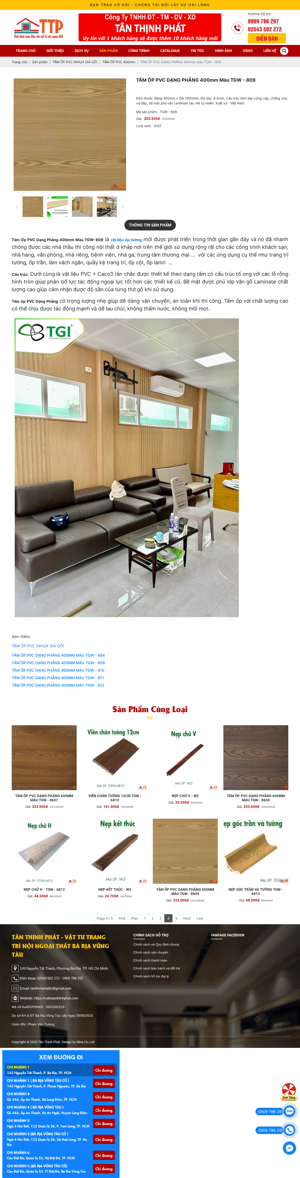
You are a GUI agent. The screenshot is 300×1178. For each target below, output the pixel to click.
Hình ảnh (223, 51)
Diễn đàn (267, 38)
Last (200, 918)
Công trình (139, 51)
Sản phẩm (108, 51)
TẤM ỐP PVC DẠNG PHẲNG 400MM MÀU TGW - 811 (58, 677)
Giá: (139, 119)
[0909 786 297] (289, 1111)
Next (187, 918)
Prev (134, 918)
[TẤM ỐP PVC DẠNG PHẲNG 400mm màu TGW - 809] (33, 206)
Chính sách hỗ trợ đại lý (151, 976)
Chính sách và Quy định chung (156, 944)
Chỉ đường (103, 1070)
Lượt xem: (144, 126)
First (122, 918)
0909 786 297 (263, 21)
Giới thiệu (55, 51)
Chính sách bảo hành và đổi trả (156, 968)
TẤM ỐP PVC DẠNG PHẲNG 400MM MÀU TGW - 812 (58, 685)
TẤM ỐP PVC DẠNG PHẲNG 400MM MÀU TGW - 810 (58, 670)
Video (248, 51)
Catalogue (170, 51)
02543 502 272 (265, 29)
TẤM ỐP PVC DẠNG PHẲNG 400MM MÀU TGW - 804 (58, 655)
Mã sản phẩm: (147, 112)
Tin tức (197, 51)
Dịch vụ (82, 51)
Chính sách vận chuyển (150, 952)
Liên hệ (269, 51)
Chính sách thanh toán (150, 960)
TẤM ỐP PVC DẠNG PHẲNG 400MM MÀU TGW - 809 (58, 662)
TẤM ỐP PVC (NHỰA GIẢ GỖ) (38, 646)
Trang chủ (26, 51)
